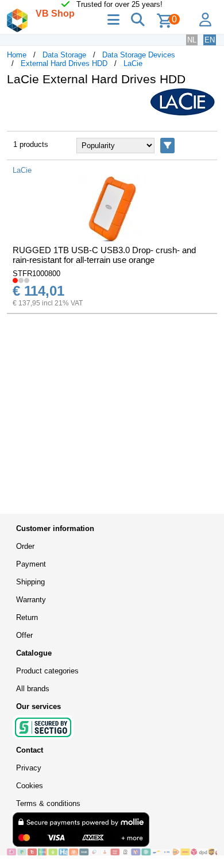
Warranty (31, 599)
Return (27, 617)
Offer (24, 635)
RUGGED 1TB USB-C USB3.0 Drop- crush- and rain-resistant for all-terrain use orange (104, 255)
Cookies (29, 785)
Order (25, 546)
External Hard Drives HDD (64, 63)
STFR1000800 (36, 273)
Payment (31, 564)
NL (191, 40)
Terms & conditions (48, 803)
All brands (32, 688)
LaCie (132, 63)
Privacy (28, 768)
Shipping (30, 582)
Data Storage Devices (138, 55)
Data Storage (64, 55)
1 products (30, 144)
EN (209, 40)
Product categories (47, 671)
